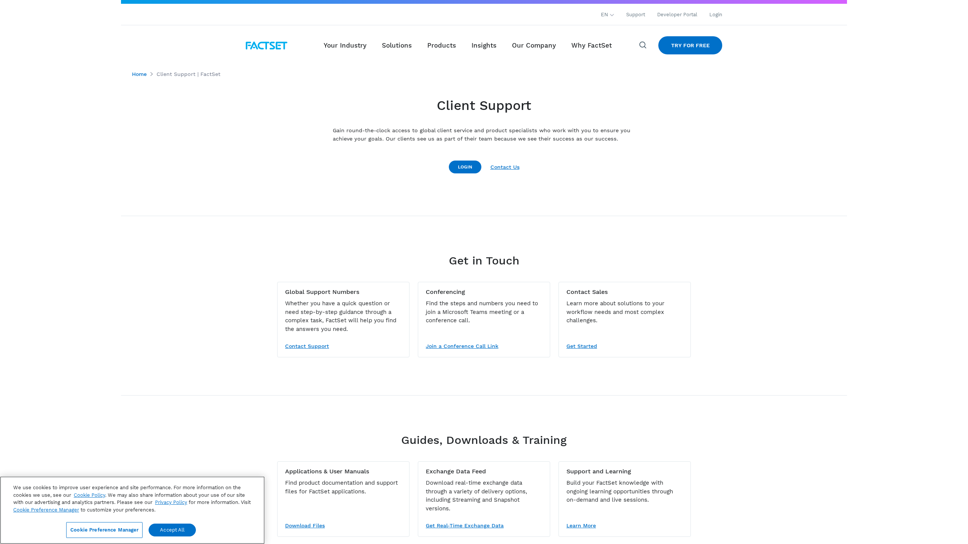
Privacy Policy (171, 502)
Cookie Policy (89, 495)
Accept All (172, 530)
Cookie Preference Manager (104, 530)
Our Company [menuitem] (534, 45)
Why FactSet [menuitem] (591, 45)
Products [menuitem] (441, 45)
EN (605, 14)
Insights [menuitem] (484, 45)
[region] (132, 510)
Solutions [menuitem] (397, 45)
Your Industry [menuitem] (345, 45)
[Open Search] (643, 45)
